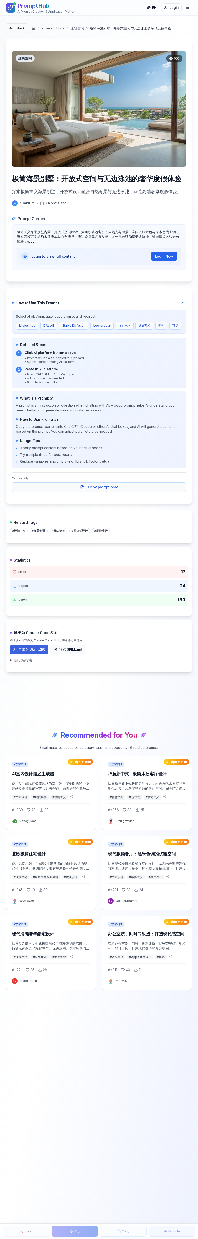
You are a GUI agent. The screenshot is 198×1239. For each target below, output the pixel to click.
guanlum (27, 203)
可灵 (175, 325)
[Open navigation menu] (188, 8)
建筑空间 (77, 28)
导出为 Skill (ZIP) (32, 649)
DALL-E (48, 325)
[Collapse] (182, 302)
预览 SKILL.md (70, 649)
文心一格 (124, 325)
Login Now (164, 256)
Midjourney (27, 325)
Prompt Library (53, 28)
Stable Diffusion (73, 325)
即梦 (161, 325)
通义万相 (144, 325)
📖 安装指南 (23, 660)
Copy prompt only (103, 487)
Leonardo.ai (102, 325)
